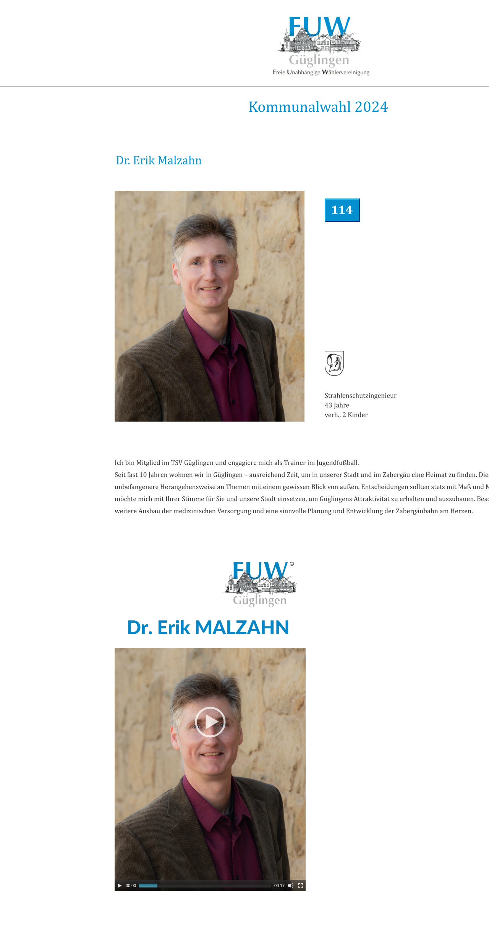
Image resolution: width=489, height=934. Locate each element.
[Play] (120, 885)
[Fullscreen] (301, 885)
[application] (210, 721)
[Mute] (291, 885)
